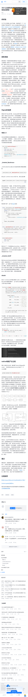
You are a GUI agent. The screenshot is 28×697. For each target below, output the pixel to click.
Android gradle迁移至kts (8, 483)
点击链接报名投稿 (6, 488)
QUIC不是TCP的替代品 (6, 657)
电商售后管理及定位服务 (14, 685)
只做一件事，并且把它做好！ (7, 678)
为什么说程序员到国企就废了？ (8, 607)
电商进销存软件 (4, 688)
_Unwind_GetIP (5, 563)
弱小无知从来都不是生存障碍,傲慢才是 (9, 673)
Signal (12, 30)
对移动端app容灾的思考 (6, 622)
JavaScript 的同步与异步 (7, 647)
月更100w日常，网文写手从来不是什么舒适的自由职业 (13, 612)
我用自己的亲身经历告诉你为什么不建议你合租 (11, 627)
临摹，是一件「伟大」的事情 (7, 637)
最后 (2, 569)
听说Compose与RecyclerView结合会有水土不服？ (13, 480)
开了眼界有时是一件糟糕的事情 (8, 617)
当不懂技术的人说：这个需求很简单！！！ (10, 668)
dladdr (3, 565)
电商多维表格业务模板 (5, 685)
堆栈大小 (4, 559)
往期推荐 (3, 572)
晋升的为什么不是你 (6, 652)
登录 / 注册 (12, 508)
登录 (24, 1)
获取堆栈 (3, 555)
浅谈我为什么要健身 (6, 642)
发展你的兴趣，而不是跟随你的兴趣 (9, 632)
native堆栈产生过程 (5, 567)
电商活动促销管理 (4, 689)
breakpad (4, 103)
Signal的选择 (4, 557)
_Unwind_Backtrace (6, 561)
